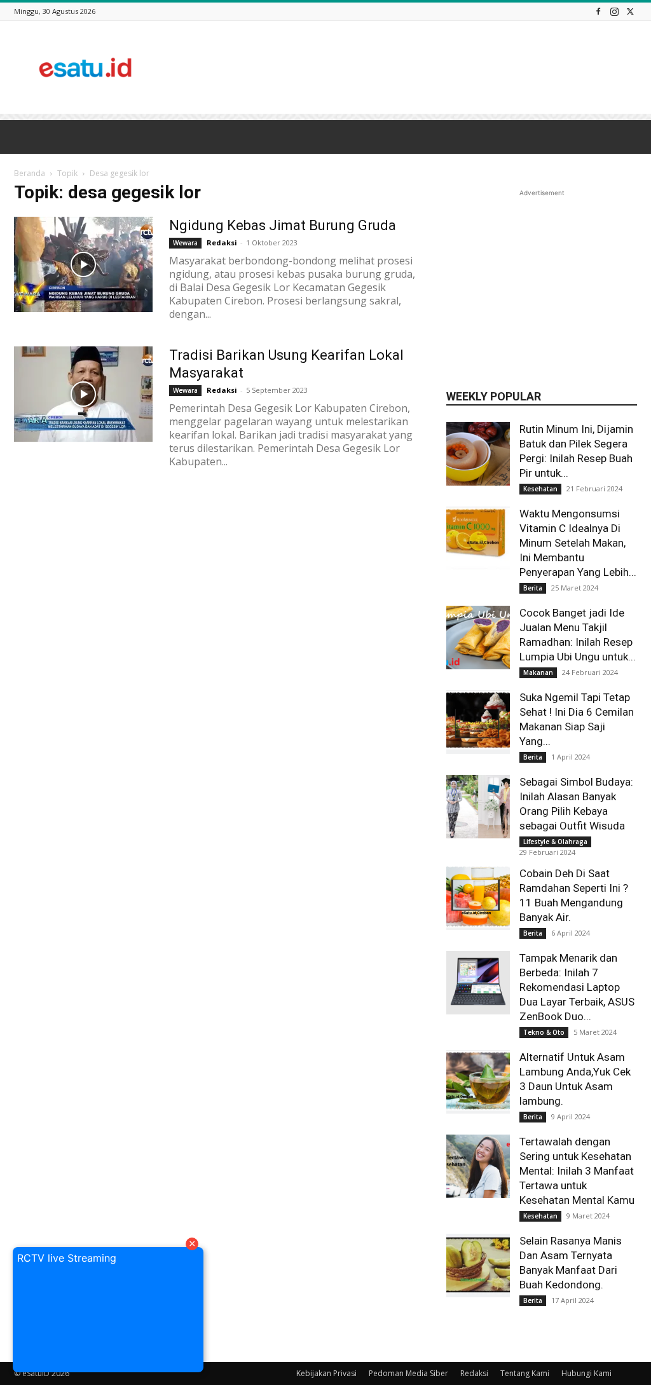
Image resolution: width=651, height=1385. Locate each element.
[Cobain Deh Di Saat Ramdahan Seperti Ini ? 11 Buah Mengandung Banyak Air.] (478, 898)
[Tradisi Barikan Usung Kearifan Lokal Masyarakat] (83, 394)
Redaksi (222, 390)
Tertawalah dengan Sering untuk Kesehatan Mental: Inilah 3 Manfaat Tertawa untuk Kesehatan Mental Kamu (576, 1170)
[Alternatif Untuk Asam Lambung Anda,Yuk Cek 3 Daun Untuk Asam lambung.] (478, 1082)
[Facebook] (598, 11)
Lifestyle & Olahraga (555, 841)
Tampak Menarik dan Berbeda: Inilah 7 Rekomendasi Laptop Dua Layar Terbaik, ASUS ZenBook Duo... (576, 987)
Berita (532, 587)
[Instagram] (614, 11)
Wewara (185, 390)
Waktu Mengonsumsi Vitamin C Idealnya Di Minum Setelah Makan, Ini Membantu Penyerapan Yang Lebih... (577, 542)
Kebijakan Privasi (326, 1373)
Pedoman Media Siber (408, 1373)
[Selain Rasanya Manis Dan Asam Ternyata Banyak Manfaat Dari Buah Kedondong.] (478, 1265)
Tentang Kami (524, 1373)
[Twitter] (630, 11)
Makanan (538, 672)
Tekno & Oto (544, 1032)
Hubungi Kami (586, 1373)
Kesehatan (540, 488)
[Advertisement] (405, 67)
